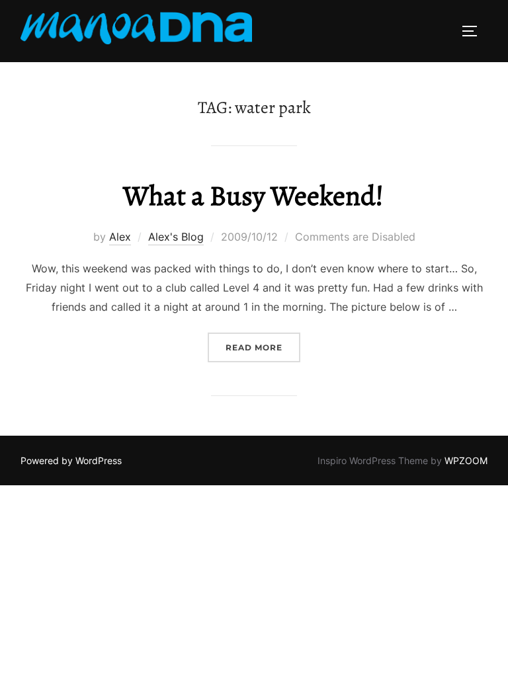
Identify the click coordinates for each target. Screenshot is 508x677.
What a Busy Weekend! (253, 195)
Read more (263, 347)
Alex (120, 236)
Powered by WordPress (71, 460)
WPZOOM (465, 460)
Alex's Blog (176, 236)
